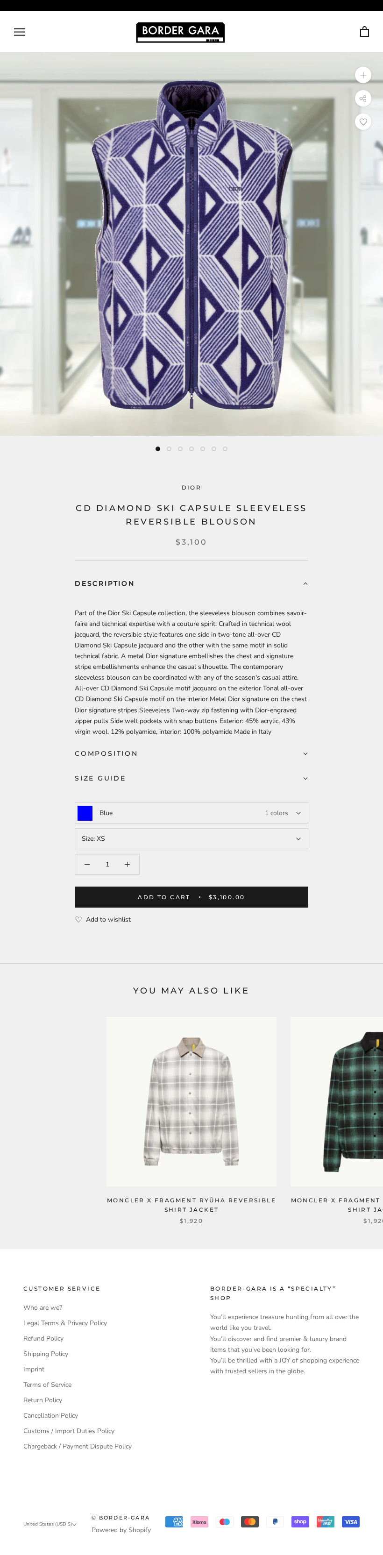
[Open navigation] (19, 32)
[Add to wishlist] (363, 122)
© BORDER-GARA (121, 1517)
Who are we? (42, 1307)
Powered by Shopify (121, 1530)
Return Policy (42, 1400)
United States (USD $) (47, 1524)
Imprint (33, 1369)
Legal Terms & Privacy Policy (65, 1323)
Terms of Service (47, 1384)
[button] (191, 584)
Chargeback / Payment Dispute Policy (77, 1446)
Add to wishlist (108, 919)
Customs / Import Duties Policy (68, 1431)
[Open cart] (364, 32)
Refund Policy (43, 1338)
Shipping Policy (45, 1353)
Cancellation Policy (50, 1415)
